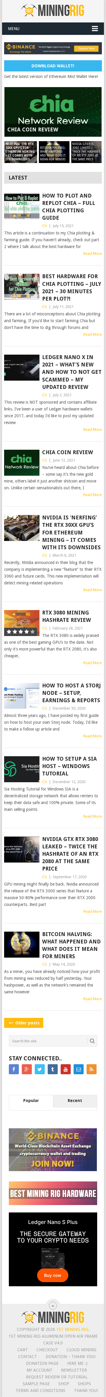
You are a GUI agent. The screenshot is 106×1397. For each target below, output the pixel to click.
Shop (63, 1383)
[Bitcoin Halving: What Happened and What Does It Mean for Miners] (21, 945)
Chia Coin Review (67, 452)
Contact (27, 1356)
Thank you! (86, 1390)
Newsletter (74, 1370)
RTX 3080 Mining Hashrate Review (66, 616)
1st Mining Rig (72, 1329)
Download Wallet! (53, 65)
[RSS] (92, 1069)
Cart (22, 1349)
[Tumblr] (53, 1069)
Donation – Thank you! (70, 1356)
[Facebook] (14, 1069)
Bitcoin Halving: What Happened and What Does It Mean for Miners (71, 945)
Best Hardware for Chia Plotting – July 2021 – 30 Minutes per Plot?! (71, 287)
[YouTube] (66, 1069)
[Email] (79, 1069)
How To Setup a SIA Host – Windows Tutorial (69, 766)
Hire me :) (77, 1363)
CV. (44, 226)
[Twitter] (40, 1069)
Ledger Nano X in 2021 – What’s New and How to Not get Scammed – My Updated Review (72, 372)
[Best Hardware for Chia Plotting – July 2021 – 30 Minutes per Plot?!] (21, 287)
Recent (75, 1100)
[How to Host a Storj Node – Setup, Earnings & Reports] (21, 696)
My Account (39, 1370)
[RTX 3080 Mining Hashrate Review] (21, 623)
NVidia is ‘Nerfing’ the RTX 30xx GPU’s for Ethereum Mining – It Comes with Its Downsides (71, 532)
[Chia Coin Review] (21, 463)
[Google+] (27, 1069)
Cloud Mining (81, 1349)
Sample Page (36, 1383)
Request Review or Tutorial (56, 1377)
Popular (31, 1100)
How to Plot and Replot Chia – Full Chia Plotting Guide (68, 207)
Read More (92, 253)
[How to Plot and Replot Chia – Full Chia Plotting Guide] (21, 206)
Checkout (47, 1349)
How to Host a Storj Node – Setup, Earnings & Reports (71, 692)
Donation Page (42, 1363)
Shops (84, 1383)
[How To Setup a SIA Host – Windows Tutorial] (21, 769)
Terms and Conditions (40, 1390)
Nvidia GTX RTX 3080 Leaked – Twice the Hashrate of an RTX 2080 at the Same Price (70, 854)
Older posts (26, 1023)
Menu (13, 28)
